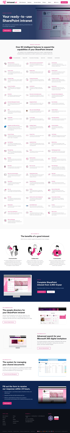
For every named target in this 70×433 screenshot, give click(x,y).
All (10, 57)
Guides (4, 421)
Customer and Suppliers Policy (24, 431)
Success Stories (37, 2)
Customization (57, 57)
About (49, 2)
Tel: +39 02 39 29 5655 (29, 420)
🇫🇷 (43, 431)
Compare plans (41, 291)
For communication (17, 57)
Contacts (4, 424)
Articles (14, 419)
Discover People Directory (9, 322)
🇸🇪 (48, 431)
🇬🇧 (38, 431)
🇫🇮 (51, 431)
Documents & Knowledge (34, 57)
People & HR (25, 57)
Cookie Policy (33, 431)
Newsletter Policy (16, 431)
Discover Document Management (10, 374)
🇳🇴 (53, 431)
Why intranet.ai (22, 2)
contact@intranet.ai (28, 421)
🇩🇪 (41, 431)
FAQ (13, 417)
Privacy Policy (10, 431)
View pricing (16, 30)
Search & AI (43, 57)
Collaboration (49, 57)
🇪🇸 (44, 431)
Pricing (44, 2)
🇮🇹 (39, 431)
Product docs (5, 431)
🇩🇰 (50, 431)
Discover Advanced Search (44, 348)
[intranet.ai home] (9, 2)
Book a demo (64, 2)
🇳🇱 (46, 431)
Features (29, 2)
